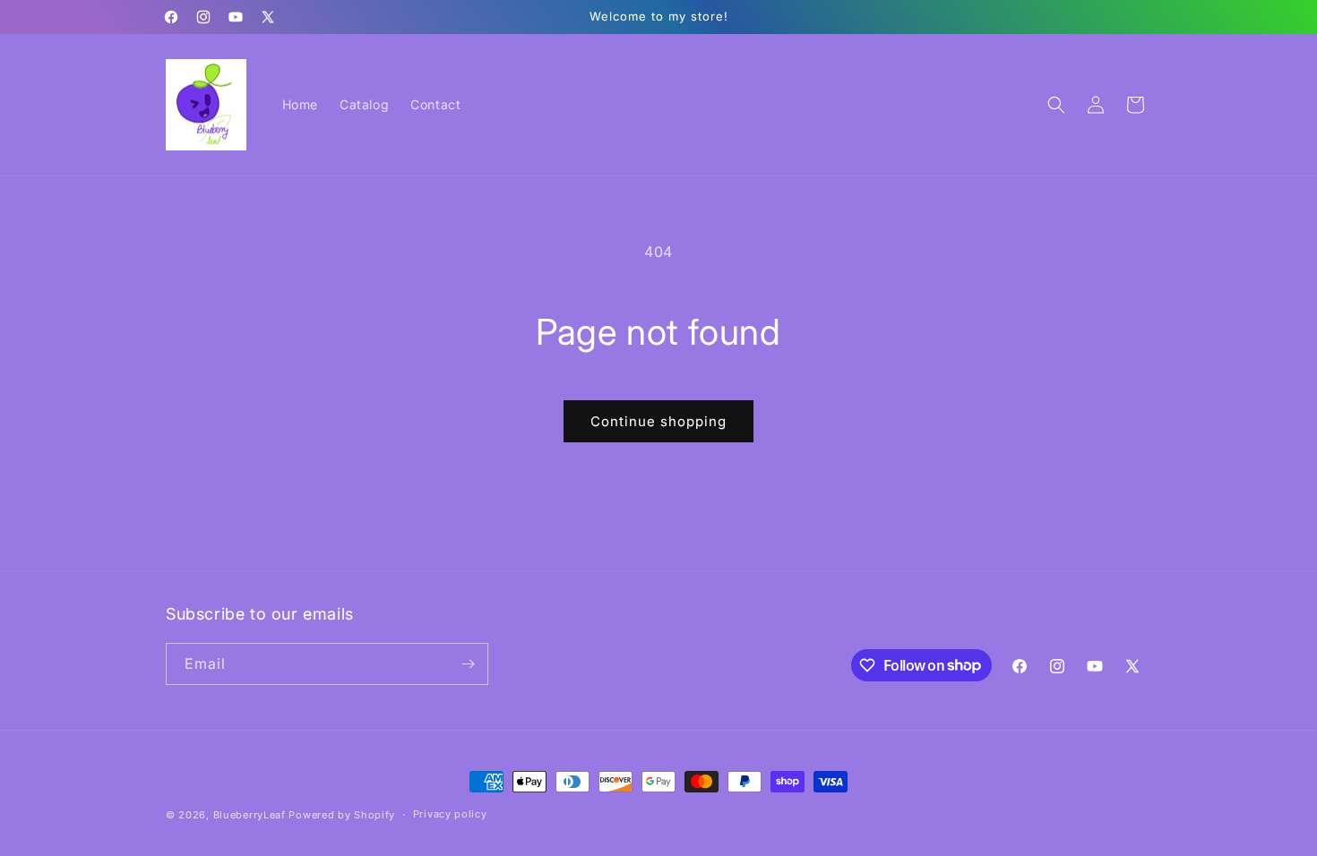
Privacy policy (450, 814)
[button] (1056, 104)
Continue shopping (658, 421)
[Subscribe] (467, 664)
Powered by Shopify (341, 815)
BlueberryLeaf (249, 815)
